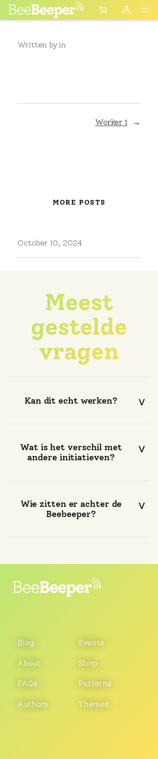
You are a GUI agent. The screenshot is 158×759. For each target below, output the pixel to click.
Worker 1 (111, 122)
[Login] (126, 10)
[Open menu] (145, 10)
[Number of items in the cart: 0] (103, 10)
